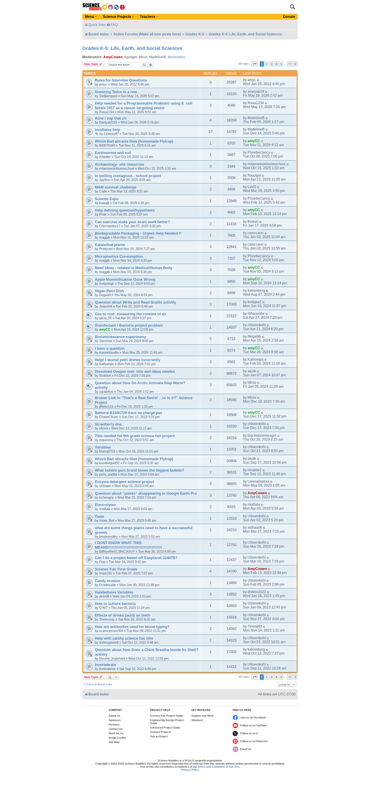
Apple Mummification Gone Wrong (125, 279)
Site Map (114, 742)
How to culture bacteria (115, 603)
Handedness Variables (114, 592)
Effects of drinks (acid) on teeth (122, 615)
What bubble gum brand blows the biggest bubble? (139, 470)
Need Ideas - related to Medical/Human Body (133, 268)
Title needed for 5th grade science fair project (135, 436)
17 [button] (289, 64)
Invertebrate (105, 664)
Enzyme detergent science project (124, 481)
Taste (99, 516)
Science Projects (160, 732)
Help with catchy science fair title (124, 638)
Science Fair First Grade (116, 569)
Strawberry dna (108, 424)
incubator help (107, 129)
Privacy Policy (190, 769)
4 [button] (276, 64)
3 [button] (271, 64)
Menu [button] (89, 16)
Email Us (245, 749)
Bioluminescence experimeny (120, 337)
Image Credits (117, 737)
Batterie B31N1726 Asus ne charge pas (128, 413)
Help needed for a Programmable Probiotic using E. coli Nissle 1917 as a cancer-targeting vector (143, 105)
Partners (114, 724)
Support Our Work (202, 715)
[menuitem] (112, 25)
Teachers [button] (147, 16)
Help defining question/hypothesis (125, 210)
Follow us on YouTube (253, 725)
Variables (103, 447)
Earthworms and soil (113, 152)
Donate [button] (289, 16)
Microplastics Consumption (119, 256)
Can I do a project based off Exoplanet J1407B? (136, 557)
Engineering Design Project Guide (167, 722)
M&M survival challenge (115, 187)
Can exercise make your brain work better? (132, 222)
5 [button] (281, 64)
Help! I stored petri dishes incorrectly (127, 360)
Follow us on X (249, 733)
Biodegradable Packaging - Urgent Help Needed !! (138, 233)
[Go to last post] (258, 80)
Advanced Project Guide (165, 727)
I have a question (109, 348)
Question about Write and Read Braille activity (135, 302)
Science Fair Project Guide (166, 715)
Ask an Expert (159, 736)
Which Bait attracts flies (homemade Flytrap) (134, 141)
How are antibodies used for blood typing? (132, 626)
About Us (114, 715)
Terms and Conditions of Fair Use (218, 766)
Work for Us (116, 733)
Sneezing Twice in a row (116, 92)
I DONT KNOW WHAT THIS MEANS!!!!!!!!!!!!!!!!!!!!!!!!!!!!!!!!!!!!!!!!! (128, 545)
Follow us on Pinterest (254, 741)
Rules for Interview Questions (121, 80)
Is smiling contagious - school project (128, 176)
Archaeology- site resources (119, 164)
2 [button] (266, 64)
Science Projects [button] (117, 16)
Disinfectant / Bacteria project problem (129, 325)
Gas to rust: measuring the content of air (130, 314)
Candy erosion (107, 581)
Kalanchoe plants (110, 244)
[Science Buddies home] (105, 6)
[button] (292, 6)
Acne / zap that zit (110, 118)
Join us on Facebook (253, 717)
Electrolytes (105, 505)
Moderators (176, 57)
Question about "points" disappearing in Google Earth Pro (146, 493)
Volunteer (197, 720)
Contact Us (116, 729)
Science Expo (106, 199)
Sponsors (115, 720)
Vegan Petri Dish (109, 291)
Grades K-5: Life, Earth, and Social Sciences (132, 48)
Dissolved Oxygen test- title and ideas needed (135, 371)
